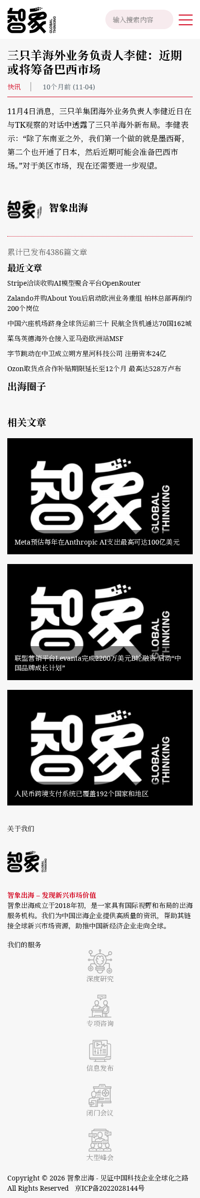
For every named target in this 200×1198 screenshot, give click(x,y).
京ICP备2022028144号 (110, 1188)
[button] (186, 19)
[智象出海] (28, 19)
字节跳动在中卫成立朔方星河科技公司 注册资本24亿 (87, 353)
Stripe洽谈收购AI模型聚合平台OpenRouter (74, 283)
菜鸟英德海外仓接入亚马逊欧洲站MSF (65, 338)
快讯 (14, 86)
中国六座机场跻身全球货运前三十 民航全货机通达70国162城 (99, 323)
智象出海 (68, 207)
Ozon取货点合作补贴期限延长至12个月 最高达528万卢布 (94, 368)
